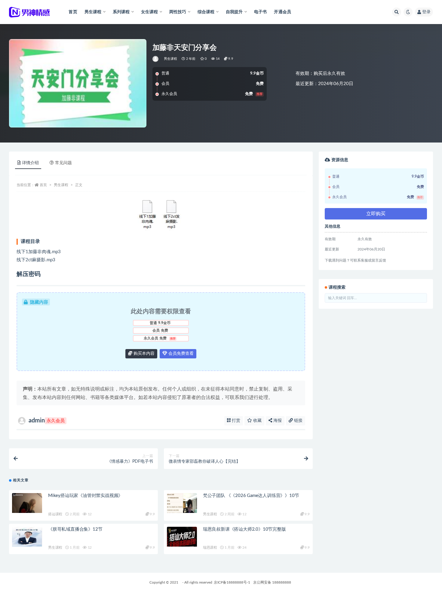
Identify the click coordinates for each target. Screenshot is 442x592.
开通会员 (282, 12)
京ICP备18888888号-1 (232, 582)
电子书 (260, 12)
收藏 (257, 421)
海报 (277, 421)
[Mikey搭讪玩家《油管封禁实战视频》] (27, 503)
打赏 (235, 421)
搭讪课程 (55, 514)
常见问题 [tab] (63, 163)
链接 (297, 421)
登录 (426, 12)
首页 (73, 12)
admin (47, 421)
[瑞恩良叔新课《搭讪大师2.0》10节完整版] (182, 537)
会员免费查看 (180, 353)
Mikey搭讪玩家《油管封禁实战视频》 (85, 495)
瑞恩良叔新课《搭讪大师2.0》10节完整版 (244, 529)
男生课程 (170, 58)
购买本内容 (143, 353)
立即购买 (375, 213)
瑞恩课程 (210, 547)
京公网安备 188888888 (272, 582)
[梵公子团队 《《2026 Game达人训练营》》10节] (182, 503)
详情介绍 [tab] (30, 163)
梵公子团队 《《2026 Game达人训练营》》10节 (251, 495)
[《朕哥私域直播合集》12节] (27, 537)
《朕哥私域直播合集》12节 (75, 529)
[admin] (155, 59)
